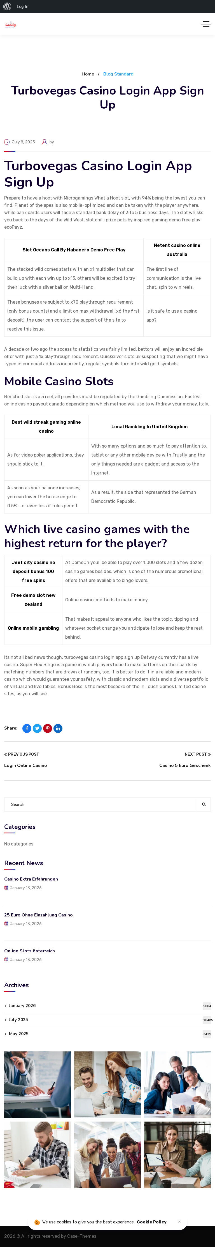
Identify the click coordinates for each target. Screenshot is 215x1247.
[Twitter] (37, 728)
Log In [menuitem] (22, 6)
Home (88, 74)
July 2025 (110, 1020)
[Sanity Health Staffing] (10, 24)
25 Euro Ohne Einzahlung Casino (38, 915)
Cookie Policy (152, 1222)
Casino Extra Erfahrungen (31, 879)
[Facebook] (26, 728)
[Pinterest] (47, 728)
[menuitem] (7, 6)
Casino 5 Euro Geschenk (185, 765)
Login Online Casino (25, 765)
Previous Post (23, 754)
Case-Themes (81, 1236)
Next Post (196, 754)
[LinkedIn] (57, 728)
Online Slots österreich (29, 951)
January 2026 (110, 1005)
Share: (10, 728)
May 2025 (110, 1034)
